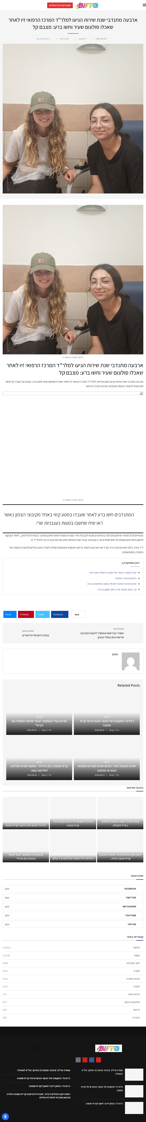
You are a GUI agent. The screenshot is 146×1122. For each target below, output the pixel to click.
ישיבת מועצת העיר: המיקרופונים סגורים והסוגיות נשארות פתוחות (107, 768)
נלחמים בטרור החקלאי (125, 578)
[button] (36, 1047)
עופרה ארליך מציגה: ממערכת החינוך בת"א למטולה (120, 823)
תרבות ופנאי (71, 994)
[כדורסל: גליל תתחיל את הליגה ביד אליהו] (73, 846)
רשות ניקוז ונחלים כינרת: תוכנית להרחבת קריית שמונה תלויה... (120, 857)
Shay (115, 654)
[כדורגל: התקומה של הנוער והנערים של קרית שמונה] (73, 813)
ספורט (71, 970)
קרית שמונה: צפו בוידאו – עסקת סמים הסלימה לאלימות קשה (39, 768)
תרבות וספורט (71, 978)
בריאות (71, 1009)
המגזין (71, 986)
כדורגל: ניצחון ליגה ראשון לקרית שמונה (26, 825)
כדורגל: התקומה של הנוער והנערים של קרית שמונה (107, 723)
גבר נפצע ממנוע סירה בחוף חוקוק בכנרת (117, 589)
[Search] (2, 5)
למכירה (71, 1017)
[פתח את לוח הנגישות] (5, 1116)
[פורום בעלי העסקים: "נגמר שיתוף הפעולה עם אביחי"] (26, 846)
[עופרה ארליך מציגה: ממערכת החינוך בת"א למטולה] (120, 813)
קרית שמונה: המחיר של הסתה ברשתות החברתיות (112, 572)
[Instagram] (98, 1059)
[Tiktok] (78, 1059)
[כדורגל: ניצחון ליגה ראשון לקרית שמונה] (26, 813)
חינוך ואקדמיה (71, 963)
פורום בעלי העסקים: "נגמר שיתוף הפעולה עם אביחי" (39, 723)
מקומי (71, 955)
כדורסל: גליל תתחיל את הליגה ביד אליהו (73, 858)
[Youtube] (84, 1059)
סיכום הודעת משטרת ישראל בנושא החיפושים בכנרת (111, 583)
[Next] (10, 685)
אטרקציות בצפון (71, 1002)
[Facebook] (91, 1059)
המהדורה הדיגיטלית (60, 5)
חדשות (71, 947)
